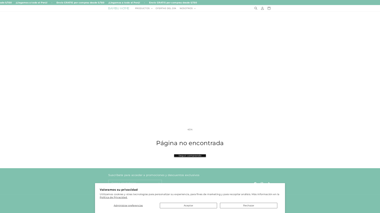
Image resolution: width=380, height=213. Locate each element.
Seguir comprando (190, 155)
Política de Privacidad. (114, 197)
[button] (143, 8)
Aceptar (188, 205)
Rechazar (248, 205)
